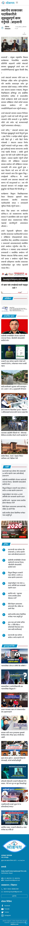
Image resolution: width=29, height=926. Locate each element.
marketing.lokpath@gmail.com (13, 892)
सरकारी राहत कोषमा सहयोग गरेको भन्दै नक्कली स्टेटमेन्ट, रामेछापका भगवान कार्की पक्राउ (14, 363)
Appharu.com (14, 924)
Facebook (7, 906)
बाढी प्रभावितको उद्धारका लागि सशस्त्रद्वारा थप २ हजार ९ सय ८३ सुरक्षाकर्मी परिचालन (14, 387)
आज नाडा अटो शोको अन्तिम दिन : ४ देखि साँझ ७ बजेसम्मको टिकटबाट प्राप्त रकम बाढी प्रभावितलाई (16, 626)
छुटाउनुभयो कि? (9, 646)
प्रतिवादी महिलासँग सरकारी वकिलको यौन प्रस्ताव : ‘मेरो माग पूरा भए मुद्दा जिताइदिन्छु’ (14, 782)
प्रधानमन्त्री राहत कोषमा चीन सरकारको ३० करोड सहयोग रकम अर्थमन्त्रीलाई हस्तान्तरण (14, 473)
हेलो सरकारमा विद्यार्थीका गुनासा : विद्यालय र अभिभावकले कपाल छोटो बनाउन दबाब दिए (14, 411)
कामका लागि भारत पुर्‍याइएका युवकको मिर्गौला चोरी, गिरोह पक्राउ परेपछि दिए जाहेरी (13, 735)
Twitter (6, 912)
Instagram (7, 915)
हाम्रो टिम (14, 896)
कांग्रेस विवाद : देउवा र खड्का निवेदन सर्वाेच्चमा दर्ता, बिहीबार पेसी (12, 457)
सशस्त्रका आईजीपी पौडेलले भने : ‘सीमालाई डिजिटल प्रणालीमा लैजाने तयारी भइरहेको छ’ (14, 434)
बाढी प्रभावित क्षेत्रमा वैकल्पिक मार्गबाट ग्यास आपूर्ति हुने (13, 514)
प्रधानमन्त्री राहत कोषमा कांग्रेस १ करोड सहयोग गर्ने (16, 636)
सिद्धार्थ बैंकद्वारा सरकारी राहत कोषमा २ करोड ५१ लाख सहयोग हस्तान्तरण (14, 489)
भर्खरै (7, 467)
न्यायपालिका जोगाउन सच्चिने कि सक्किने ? (13, 665)
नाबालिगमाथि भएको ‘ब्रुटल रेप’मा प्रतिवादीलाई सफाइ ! (11, 805)
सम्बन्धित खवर (9, 316)
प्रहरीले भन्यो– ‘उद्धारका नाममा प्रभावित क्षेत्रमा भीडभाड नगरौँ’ (14, 501)
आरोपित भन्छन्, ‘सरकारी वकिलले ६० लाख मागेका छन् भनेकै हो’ (14, 828)
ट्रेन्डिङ (6, 544)
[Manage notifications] (25, 922)
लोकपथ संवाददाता (7, 28)
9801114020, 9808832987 (11, 889)
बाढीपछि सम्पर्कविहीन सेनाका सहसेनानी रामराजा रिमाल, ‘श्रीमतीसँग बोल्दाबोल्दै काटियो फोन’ (13, 338)
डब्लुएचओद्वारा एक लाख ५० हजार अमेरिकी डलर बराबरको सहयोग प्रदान (13, 495)
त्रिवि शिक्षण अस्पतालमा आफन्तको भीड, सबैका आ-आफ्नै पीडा (14, 507)
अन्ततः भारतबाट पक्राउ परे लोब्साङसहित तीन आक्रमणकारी (13, 710)
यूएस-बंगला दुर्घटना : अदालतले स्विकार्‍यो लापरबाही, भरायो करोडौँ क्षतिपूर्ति (13, 759)
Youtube (6, 909)
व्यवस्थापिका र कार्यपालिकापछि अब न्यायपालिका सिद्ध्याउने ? (12, 687)
